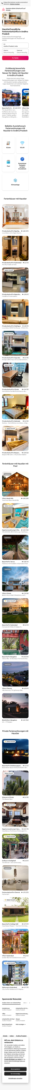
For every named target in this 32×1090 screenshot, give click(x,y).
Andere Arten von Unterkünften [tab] (11, 1003)
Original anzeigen (15, 4)
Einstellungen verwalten (15, 1078)
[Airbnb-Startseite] (3, 9)
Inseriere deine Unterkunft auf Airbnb (15, 9)
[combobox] (15, 46)
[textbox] (9, 52)
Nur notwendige (15, 1074)
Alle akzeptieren (15, 1069)
